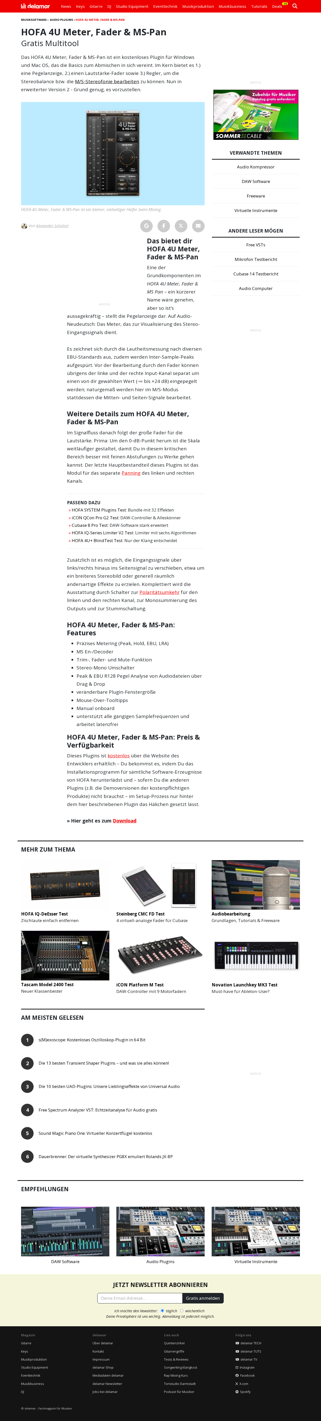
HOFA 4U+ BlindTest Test (97, 540)
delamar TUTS (250, 1351)
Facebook (247, 1375)
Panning (131, 473)
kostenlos (119, 755)
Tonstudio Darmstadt (180, 1383)
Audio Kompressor (256, 167)
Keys (24, 1351)
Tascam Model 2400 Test (47, 984)
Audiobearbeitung (231, 914)
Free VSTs (255, 245)
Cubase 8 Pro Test (90, 525)
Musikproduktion (34, 1359)
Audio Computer (256, 288)
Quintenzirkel (174, 1343)
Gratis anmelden (203, 1298)
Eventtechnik (30, 1375)
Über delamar (103, 1343)
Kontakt (98, 1351)
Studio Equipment (34, 1367)
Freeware (256, 196)
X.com (243, 1383)
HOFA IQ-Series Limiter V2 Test (102, 533)
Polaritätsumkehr (159, 592)
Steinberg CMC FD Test (140, 914)
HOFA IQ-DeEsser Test (44, 914)
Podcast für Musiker (179, 1391)
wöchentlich (194, 1310)
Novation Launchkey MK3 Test (245, 985)
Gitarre (26, 1343)
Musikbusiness (32, 1383)
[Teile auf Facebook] (163, 226)
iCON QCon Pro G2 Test (95, 518)
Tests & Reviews (176, 1359)
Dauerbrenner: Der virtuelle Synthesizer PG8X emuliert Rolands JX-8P (106, 1157)
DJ (22, 1391)
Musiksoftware (34, 20)
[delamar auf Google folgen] (146, 226)
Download (124, 821)
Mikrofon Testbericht (256, 259)
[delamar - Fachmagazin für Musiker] (35, 6)
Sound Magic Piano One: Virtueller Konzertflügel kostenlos (95, 1133)
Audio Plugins (61, 20)
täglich (171, 1310)
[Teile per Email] (198, 226)
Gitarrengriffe (174, 1351)
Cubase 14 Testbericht (255, 274)
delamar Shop (103, 1367)
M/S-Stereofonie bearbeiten (107, 81)
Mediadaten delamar (108, 1375)
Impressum (101, 1359)
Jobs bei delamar (105, 1391)
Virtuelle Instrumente (255, 210)
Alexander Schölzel (52, 225)
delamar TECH (250, 1343)
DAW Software (256, 181)
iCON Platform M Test (140, 985)
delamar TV (248, 1359)
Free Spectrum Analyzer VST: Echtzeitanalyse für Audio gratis (98, 1110)
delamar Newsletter (107, 1383)
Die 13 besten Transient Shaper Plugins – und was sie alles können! (104, 1063)
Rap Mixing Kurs (176, 1375)
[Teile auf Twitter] (181, 226)
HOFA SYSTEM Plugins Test (99, 510)
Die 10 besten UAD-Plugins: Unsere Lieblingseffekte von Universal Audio (109, 1086)
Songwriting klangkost (180, 1367)
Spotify (244, 1391)
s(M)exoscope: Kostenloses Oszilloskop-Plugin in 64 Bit (92, 1040)
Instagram (246, 1367)
